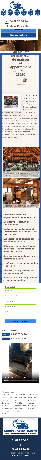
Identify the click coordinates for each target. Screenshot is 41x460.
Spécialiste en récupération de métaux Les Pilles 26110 (20, 399)
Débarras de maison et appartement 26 (3, 12)
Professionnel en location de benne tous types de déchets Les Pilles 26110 (33, 401)
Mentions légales (20, 456)
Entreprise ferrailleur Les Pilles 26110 (7, 397)
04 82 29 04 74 (19, 21)
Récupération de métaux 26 (17, 12)
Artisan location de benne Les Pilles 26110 (20, 408)
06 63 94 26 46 (19, 25)
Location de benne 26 (30, 12)
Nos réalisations (18, 35)
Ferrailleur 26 (10, 12)
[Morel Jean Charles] (16, 7)
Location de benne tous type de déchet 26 (37, 12)
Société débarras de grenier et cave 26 (24, 12)
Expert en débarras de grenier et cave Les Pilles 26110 (7, 408)
